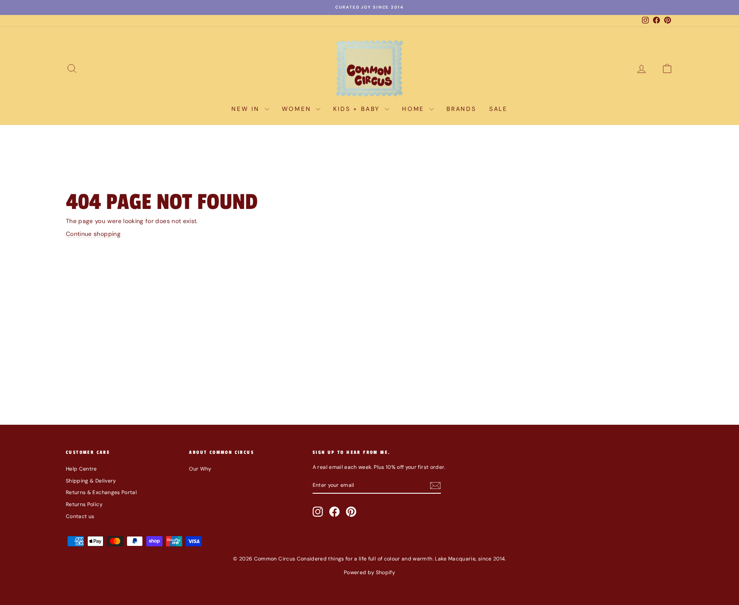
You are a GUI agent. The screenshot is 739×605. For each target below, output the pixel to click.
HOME (414, 109)
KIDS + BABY (358, 109)
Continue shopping (93, 234)
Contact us (80, 516)
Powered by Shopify (369, 572)
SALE (498, 109)
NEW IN (247, 109)
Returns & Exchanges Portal (101, 492)
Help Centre (81, 468)
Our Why (200, 468)
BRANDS (461, 109)
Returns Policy (84, 504)
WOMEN (298, 109)
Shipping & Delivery (91, 480)
